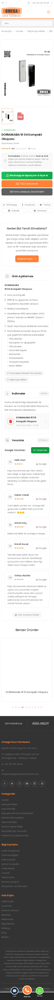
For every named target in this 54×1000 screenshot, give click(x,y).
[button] (12, 707)
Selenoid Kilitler (9, 822)
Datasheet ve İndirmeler (14, 886)
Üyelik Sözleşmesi (11, 850)
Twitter (47, 204)
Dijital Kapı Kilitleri (36, 31)
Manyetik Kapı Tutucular (14, 831)
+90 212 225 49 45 (40, 2)
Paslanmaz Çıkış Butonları (15, 835)
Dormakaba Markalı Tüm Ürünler (26, 373)
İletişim (5, 937)
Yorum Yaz (41, 450)
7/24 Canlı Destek (29, 183)
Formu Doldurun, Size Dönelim (29, 191)
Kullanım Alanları (10, 910)
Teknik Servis (8, 877)
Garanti (6, 872)
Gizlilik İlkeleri (8, 868)
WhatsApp (11, 204)
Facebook (30, 204)
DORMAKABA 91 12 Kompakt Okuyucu (27, 692)
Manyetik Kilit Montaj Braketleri (17, 813)
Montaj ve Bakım (10, 881)
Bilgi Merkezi (8, 923)
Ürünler (19, 31)
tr (3, 2)
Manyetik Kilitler (9, 804)
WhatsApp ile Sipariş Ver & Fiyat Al (29, 175)
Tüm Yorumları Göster (28, 614)
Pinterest (42, 210)
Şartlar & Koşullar (10, 864)
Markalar (6, 914)
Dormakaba (10, 130)
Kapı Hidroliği (8, 808)
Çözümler (7, 906)
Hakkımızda (8, 901)
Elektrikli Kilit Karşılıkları (13, 817)
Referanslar (8, 919)
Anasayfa (7, 31)
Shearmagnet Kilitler (12, 826)
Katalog (6, 928)
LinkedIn (15, 210)
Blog (4, 932)
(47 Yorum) (21, 148)
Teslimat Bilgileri (10, 855)
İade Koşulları (9, 859)
